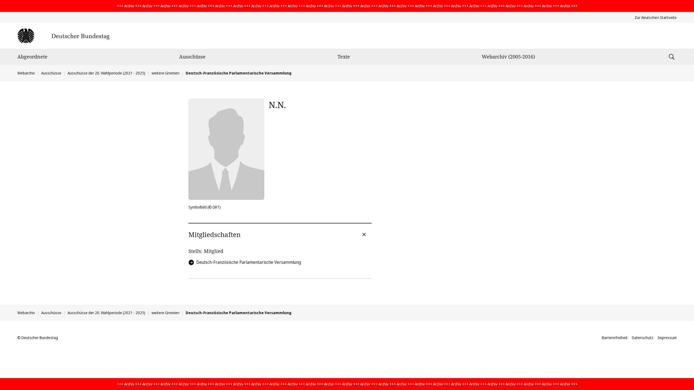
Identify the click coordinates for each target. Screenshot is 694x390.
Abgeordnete (32, 56)
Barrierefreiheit (615, 337)
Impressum (667, 337)
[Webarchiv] (63, 35)
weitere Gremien (165, 73)
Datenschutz (642, 337)
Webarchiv (26, 73)
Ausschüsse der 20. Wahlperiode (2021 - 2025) (106, 73)
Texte (344, 56)
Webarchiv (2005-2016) (508, 56)
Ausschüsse (192, 56)
